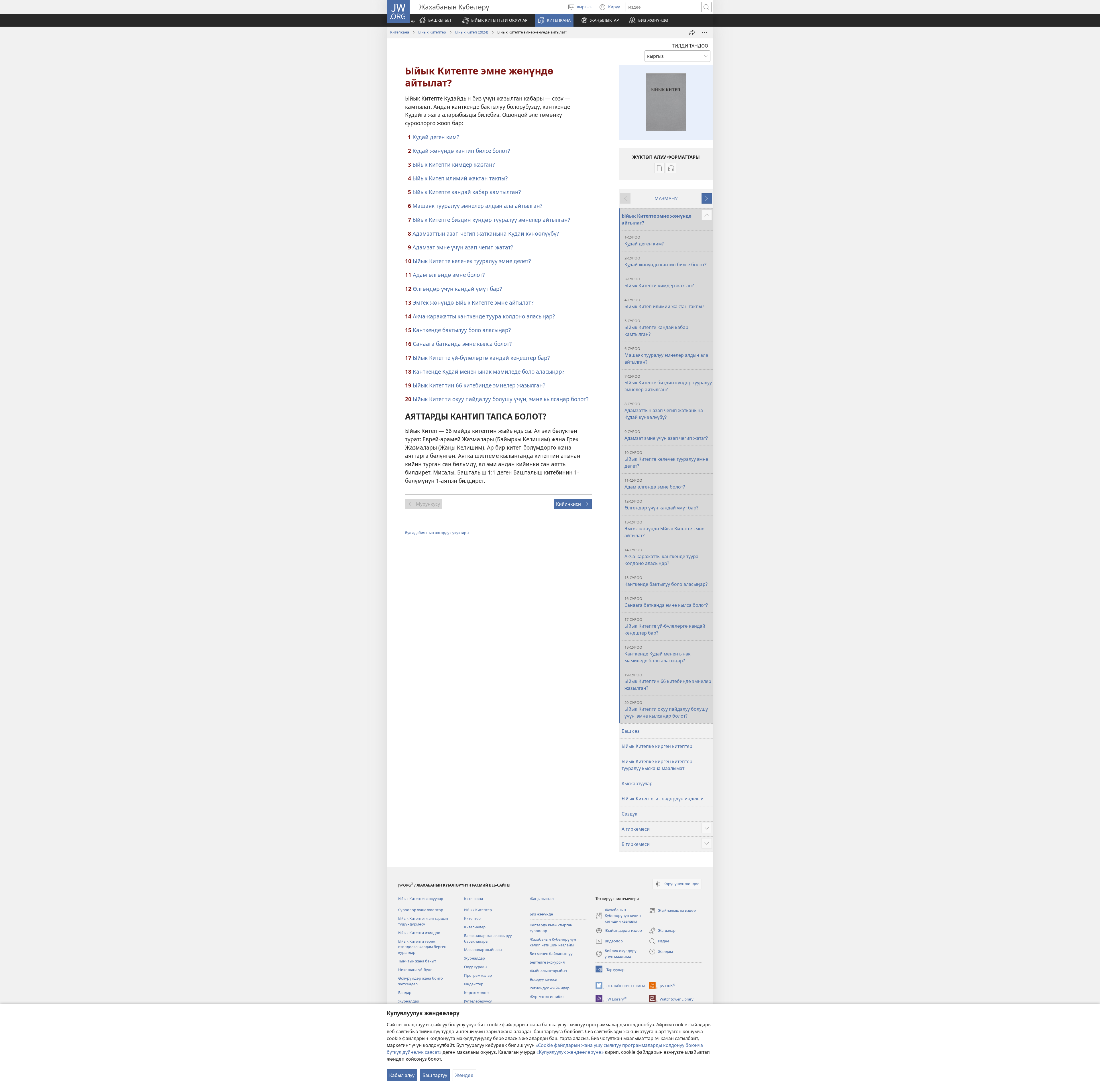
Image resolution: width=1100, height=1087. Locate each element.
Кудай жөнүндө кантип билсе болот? (461, 151)
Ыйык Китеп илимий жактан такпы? (460, 178)
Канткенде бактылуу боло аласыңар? (462, 330)
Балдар (404, 992)
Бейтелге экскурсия (547, 962)
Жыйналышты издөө (672, 911)
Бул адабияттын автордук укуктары (437, 532)
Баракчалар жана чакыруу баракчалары (488, 938)
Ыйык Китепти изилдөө (419, 932)
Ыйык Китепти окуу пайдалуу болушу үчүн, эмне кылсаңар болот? (500, 399)
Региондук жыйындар (549, 987)
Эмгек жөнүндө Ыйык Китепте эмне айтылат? (473, 302)
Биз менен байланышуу (551, 953)
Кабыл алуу (402, 1075)
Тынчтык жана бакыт (417, 961)
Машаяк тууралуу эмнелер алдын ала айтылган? (477, 206)
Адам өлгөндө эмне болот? (449, 275)
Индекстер (473, 983)
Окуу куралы (475, 966)
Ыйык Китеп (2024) (471, 32)
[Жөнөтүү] (692, 32)
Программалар (478, 975)
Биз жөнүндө (541, 914)
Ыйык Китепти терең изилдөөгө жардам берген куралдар (422, 947)
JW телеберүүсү (478, 1001)
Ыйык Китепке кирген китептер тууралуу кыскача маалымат (657, 764)
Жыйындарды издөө (619, 931)
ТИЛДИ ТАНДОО (690, 46)
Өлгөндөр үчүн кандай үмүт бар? (457, 289)
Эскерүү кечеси (543, 979)
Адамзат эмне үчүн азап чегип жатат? (462, 247)
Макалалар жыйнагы (483, 949)
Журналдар (408, 1001)
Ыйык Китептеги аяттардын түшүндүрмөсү (423, 921)
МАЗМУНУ (666, 198)
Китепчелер (475, 927)
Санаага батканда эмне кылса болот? (462, 344)
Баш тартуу (435, 1075)
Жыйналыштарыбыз (548, 970)
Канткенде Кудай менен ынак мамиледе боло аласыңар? (488, 371)
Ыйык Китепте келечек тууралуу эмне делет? (472, 261)
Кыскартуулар (637, 783)
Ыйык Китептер (432, 32)
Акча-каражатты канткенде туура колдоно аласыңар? (484, 316)
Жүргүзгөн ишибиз (547, 996)
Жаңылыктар (542, 898)
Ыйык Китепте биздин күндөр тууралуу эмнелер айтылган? (491, 220)
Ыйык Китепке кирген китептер (657, 746)
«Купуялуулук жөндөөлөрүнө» (570, 1052)
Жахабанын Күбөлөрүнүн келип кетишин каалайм (553, 942)
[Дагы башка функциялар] (705, 32)
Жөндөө (464, 1075)
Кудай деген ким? (435, 137)
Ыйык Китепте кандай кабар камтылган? (466, 192)
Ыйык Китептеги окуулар (420, 898)
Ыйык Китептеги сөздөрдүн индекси (663, 798)
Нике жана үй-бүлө (415, 969)
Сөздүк (629, 814)
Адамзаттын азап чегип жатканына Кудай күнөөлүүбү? (485, 233)
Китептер (472, 918)
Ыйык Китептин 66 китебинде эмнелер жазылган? (479, 385)
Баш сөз (631, 731)
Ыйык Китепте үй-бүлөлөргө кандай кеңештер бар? (481, 358)
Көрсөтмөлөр (476, 992)
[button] (494, 20)
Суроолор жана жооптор (420, 909)
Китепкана (399, 32)
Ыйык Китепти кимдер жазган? (453, 164)
